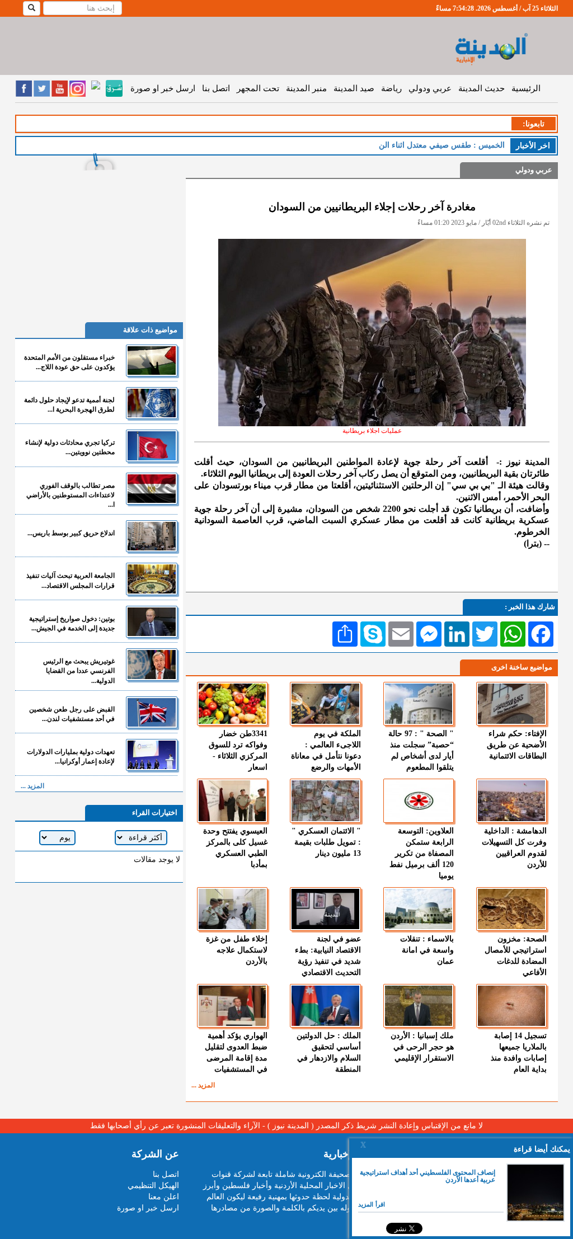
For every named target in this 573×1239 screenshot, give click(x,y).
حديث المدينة (481, 88)
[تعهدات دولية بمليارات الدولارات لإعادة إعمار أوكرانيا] (151, 755)
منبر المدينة (306, 88)
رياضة (391, 88)
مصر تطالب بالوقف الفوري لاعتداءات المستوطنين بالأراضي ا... (70, 495)
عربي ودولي (430, 88)
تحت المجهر (258, 88)
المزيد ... (203, 1085)
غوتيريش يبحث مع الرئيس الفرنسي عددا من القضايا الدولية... (79, 670)
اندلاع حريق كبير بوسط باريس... (71, 533)
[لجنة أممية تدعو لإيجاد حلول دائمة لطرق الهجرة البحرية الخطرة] (151, 403)
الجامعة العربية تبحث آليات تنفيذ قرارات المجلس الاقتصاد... (70, 580)
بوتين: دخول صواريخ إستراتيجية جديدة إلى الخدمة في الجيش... (72, 623)
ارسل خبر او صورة (162, 88)
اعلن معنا (163, 1197)
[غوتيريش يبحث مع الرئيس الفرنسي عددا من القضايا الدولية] (151, 664)
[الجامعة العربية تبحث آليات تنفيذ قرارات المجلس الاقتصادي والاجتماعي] (151, 579)
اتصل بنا (216, 88)
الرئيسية (526, 88)
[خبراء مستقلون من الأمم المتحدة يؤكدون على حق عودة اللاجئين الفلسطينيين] (151, 360)
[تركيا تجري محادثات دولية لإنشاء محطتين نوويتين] (151, 445)
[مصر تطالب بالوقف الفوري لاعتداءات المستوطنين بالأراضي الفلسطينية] (151, 489)
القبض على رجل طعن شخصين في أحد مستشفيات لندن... (72, 714)
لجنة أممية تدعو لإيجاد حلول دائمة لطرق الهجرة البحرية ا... (69, 404)
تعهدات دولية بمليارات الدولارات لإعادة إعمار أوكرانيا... (71, 756)
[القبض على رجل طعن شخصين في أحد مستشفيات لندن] (151, 712)
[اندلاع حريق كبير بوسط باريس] (151, 536)
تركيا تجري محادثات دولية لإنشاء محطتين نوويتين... (70, 447)
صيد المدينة (354, 88)
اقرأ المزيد (371, 1204)
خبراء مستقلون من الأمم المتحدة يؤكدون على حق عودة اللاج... (69, 362)
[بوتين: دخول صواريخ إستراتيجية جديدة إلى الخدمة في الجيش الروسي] (151, 622)
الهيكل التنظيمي (153, 1185)
